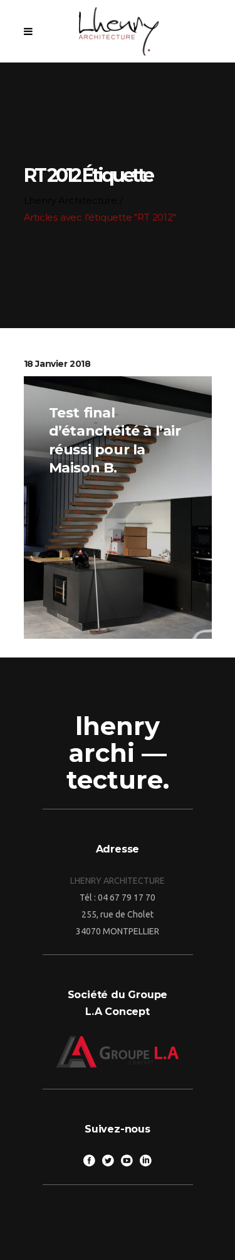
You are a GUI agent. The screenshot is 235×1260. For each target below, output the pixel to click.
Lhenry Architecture (70, 200)
